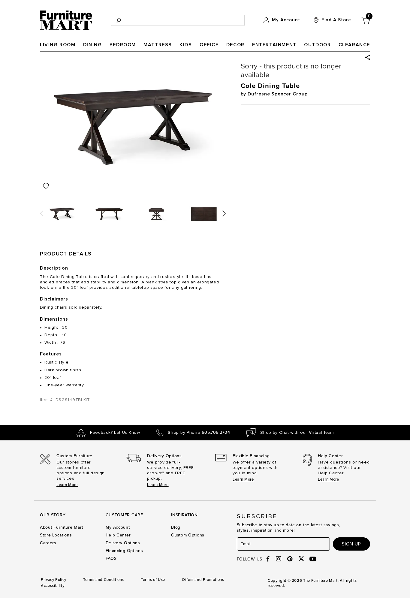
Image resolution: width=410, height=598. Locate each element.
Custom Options (187, 535)
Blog (175, 527)
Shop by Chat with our (297, 432)
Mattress (157, 44)
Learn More (67, 484)
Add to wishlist (46, 186)
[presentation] (41, 211)
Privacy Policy (53, 579)
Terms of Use (153, 579)
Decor (235, 44)
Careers (48, 542)
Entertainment (274, 44)
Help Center (118, 535)
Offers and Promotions (203, 579)
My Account (118, 527)
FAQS (111, 558)
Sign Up (351, 544)
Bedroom (123, 44)
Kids (185, 44)
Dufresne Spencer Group (278, 94)
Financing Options (124, 550)
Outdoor (317, 44)
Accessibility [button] (52, 585)
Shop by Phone (199, 432)
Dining (92, 44)
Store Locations (56, 535)
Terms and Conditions (103, 579)
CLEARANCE (354, 44)
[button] (367, 57)
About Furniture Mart (61, 527)
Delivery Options (123, 542)
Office (209, 44)
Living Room (58, 44)
